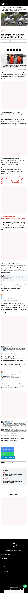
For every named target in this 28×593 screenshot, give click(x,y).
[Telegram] (20, 50)
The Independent (15, 41)
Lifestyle (3, 30)
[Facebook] (8, 50)
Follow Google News (8, 449)
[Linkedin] (17, 50)
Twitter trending (22, 462)
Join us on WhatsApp (8, 453)
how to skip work (8, 462)
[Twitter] (11, 50)
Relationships (5, 478)
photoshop (15, 462)
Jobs (4, 472)
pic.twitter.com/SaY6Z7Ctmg (11, 183)
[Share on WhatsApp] (25, 586)
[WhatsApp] (14, 50)
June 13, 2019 (20, 218)
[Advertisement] (14, 95)
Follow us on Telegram (9, 457)
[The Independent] (10, 41)
